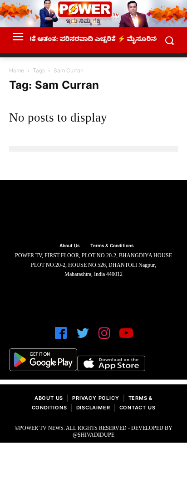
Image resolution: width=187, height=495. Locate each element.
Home (16, 71)
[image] (93, 212)
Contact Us (137, 408)
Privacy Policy (95, 399)
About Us (48, 399)
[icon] (61, 337)
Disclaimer (93, 408)
